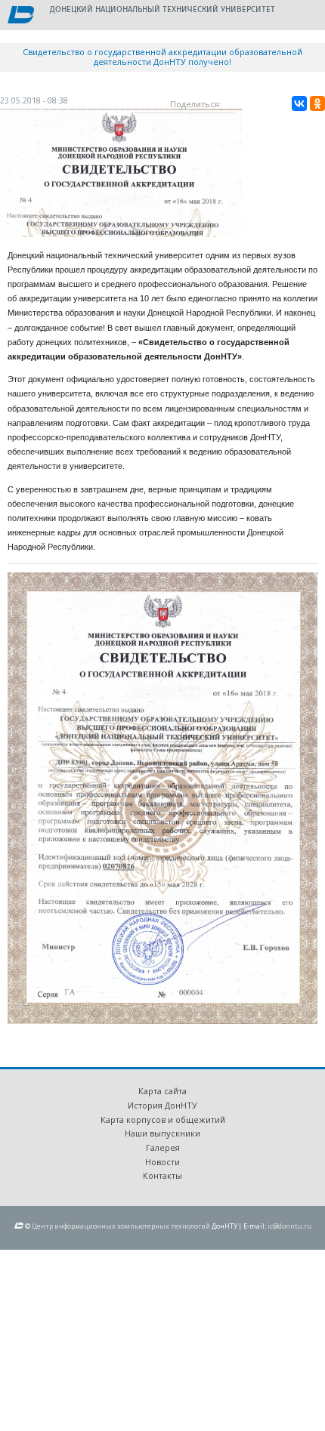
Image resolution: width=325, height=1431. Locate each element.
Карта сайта (162, 1090)
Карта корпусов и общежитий (163, 1119)
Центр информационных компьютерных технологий (121, 1226)
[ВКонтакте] (299, 103)
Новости (162, 1161)
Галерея (163, 1147)
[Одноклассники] (317, 103)
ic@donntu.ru (289, 1226)
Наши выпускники (162, 1133)
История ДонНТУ (162, 1105)
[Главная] (21, 16)
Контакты (162, 1175)
